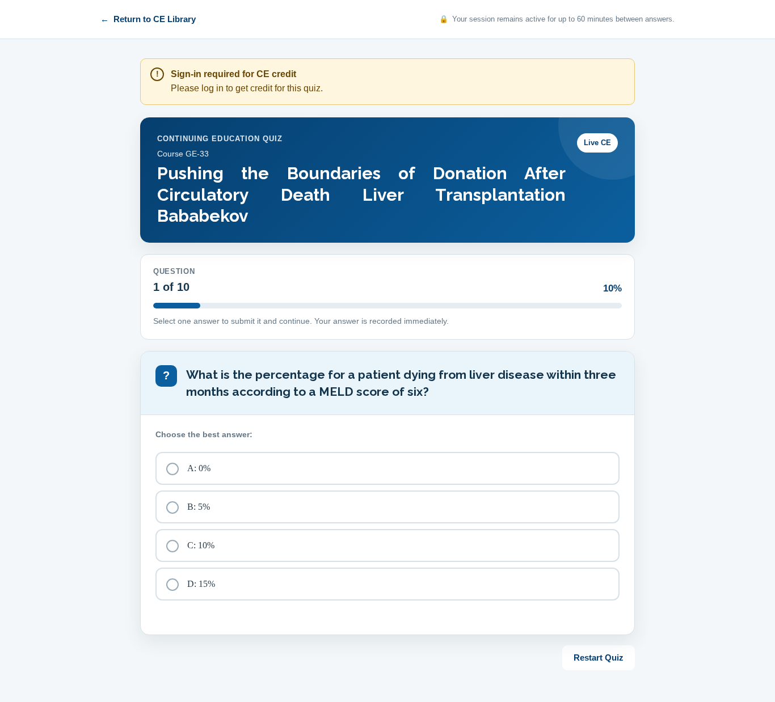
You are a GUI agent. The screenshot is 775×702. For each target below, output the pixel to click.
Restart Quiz (599, 657)
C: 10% (200, 545)
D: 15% (201, 584)
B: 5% (198, 506)
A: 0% (198, 468)
